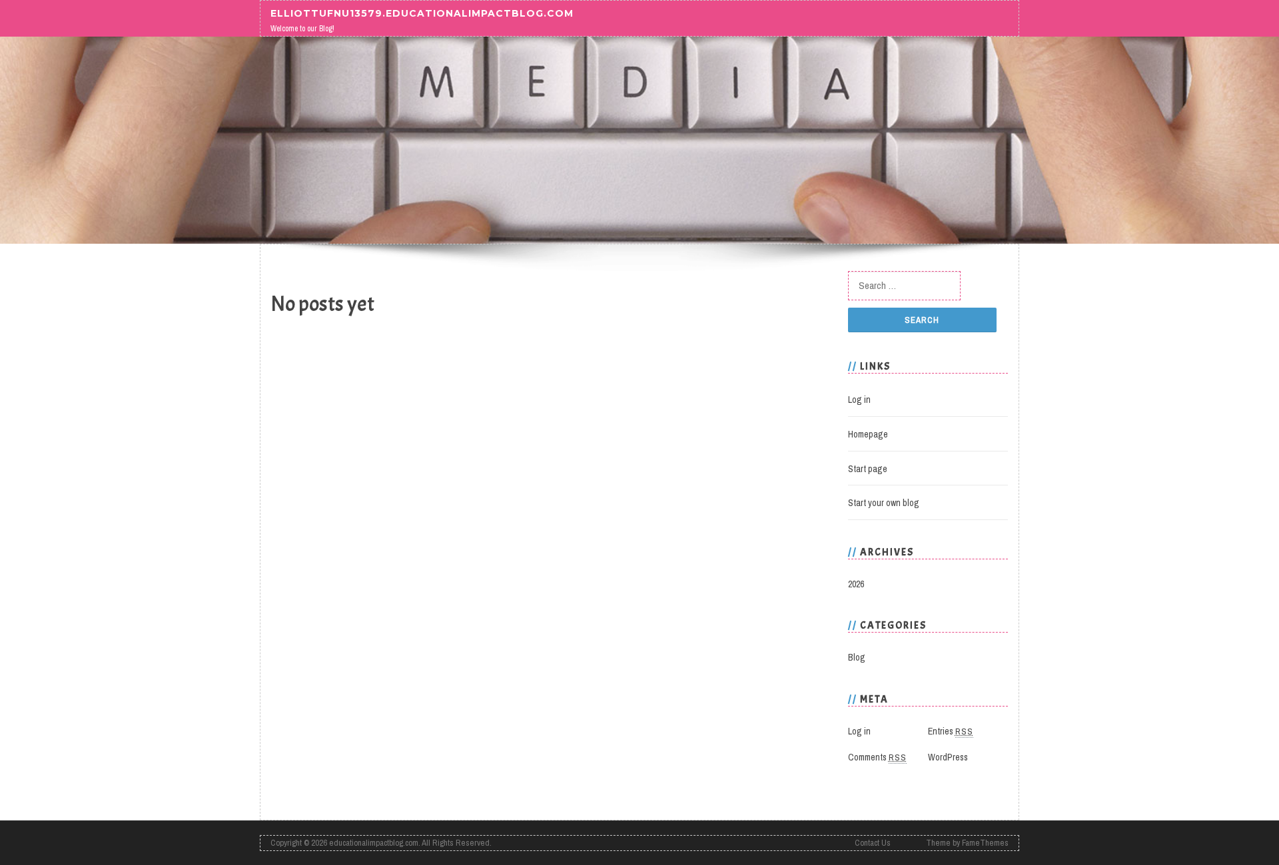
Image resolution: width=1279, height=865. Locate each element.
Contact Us (873, 842)
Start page (867, 469)
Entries (950, 731)
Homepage (868, 434)
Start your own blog (883, 503)
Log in (859, 400)
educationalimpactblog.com (373, 842)
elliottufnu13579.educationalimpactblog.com (422, 13)
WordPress (948, 757)
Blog (856, 657)
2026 (856, 584)
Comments (877, 757)
